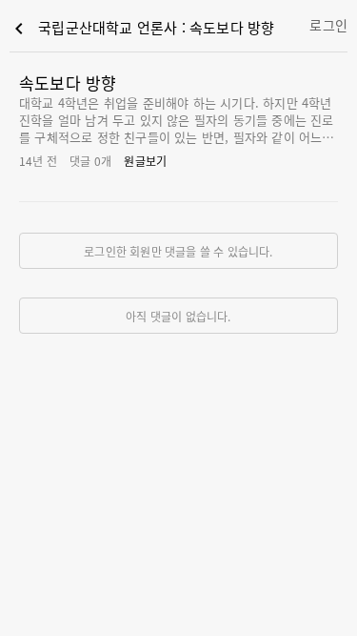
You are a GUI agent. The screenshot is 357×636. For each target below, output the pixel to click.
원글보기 (145, 161)
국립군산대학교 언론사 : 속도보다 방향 (141, 28)
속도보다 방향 (67, 82)
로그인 (328, 24)
